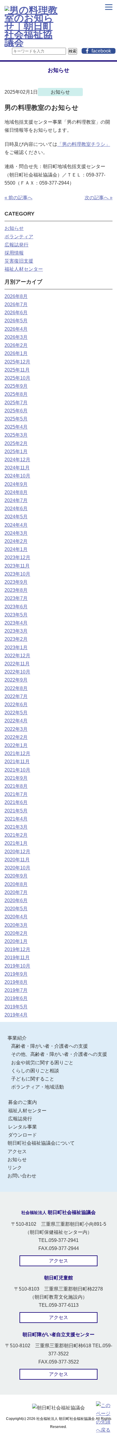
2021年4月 (16, 818)
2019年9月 (16, 974)
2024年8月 (16, 492)
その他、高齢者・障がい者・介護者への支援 (59, 1054)
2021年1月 (16, 843)
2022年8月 (16, 688)
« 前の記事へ (18, 197)
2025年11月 (17, 369)
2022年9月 (16, 679)
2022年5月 (16, 712)
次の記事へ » (98, 197)
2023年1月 (16, 647)
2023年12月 (17, 557)
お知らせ (14, 228)
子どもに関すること (32, 1078)
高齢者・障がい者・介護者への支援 (49, 1046)
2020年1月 (16, 941)
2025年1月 (16, 451)
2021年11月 (17, 761)
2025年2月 (16, 443)
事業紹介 (17, 1038)
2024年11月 (17, 467)
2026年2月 (16, 345)
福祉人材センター (23, 269)
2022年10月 (17, 671)
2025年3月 (16, 435)
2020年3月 (16, 925)
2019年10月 (17, 966)
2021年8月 (16, 786)
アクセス (17, 1151)
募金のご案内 (22, 1102)
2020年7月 (16, 892)
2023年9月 (16, 582)
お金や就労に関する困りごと (42, 1062)
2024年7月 (16, 500)
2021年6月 (16, 802)
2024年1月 (16, 549)
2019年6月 (16, 998)
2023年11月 (17, 565)
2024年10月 (17, 475)
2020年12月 (17, 851)
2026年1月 (16, 353)
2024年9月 (16, 484)
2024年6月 (16, 508)
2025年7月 (16, 402)
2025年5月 (16, 418)
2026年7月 (16, 304)
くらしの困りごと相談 (35, 1070)
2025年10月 (17, 378)
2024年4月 (16, 525)
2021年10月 (17, 770)
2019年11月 (17, 957)
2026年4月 (16, 329)
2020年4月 (16, 916)
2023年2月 (16, 639)
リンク (15, 1167)
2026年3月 (16, 337)
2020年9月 (16, 875)
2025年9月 (16, 386)
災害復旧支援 (18, 261)
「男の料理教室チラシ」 (83, 144)
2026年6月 (16, 312)
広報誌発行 (16, 244)
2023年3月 (16, 631)
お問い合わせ (22, 1175)
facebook (101, 50)
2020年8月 (16, 884)
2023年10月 (17, 574)
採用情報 (14, 252)
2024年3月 (16, 533)
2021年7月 (16, 794)
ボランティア (18, 236)
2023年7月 (16, 598)
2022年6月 (16, 704)
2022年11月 (17, 663)
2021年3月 (16, 827)
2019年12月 (17, 949)
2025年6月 (16, 410)
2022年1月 (16, 745)
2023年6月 (16, 606)
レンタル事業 (22, 1126)
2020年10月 (17, 867)
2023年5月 (16, 614)
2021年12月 (17, 753)
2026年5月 (16, 320)
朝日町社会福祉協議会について (41, 1143)
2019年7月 (16, 990)
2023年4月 (16, 622)
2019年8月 (16, 982)
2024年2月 (16, 541)
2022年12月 (17, 655)
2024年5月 (16, 516)
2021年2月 (16, 835)
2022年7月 (16, 696)
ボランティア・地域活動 (37, 1086)
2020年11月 (17, 859)
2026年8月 (16, 296)
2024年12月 (17, 459)
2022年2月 (16, 737)
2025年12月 (17, 361)
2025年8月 (16, 394)
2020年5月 (16, 908)
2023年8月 (16, 590)
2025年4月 (16, 426)
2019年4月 (16, 1014)
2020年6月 (16, 900)
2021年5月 (16, 810)
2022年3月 (16, 729)
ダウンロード (22, 1134)
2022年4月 (16, 720)
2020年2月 (16, 933)
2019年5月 (16, 1006)
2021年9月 (16, 778)
